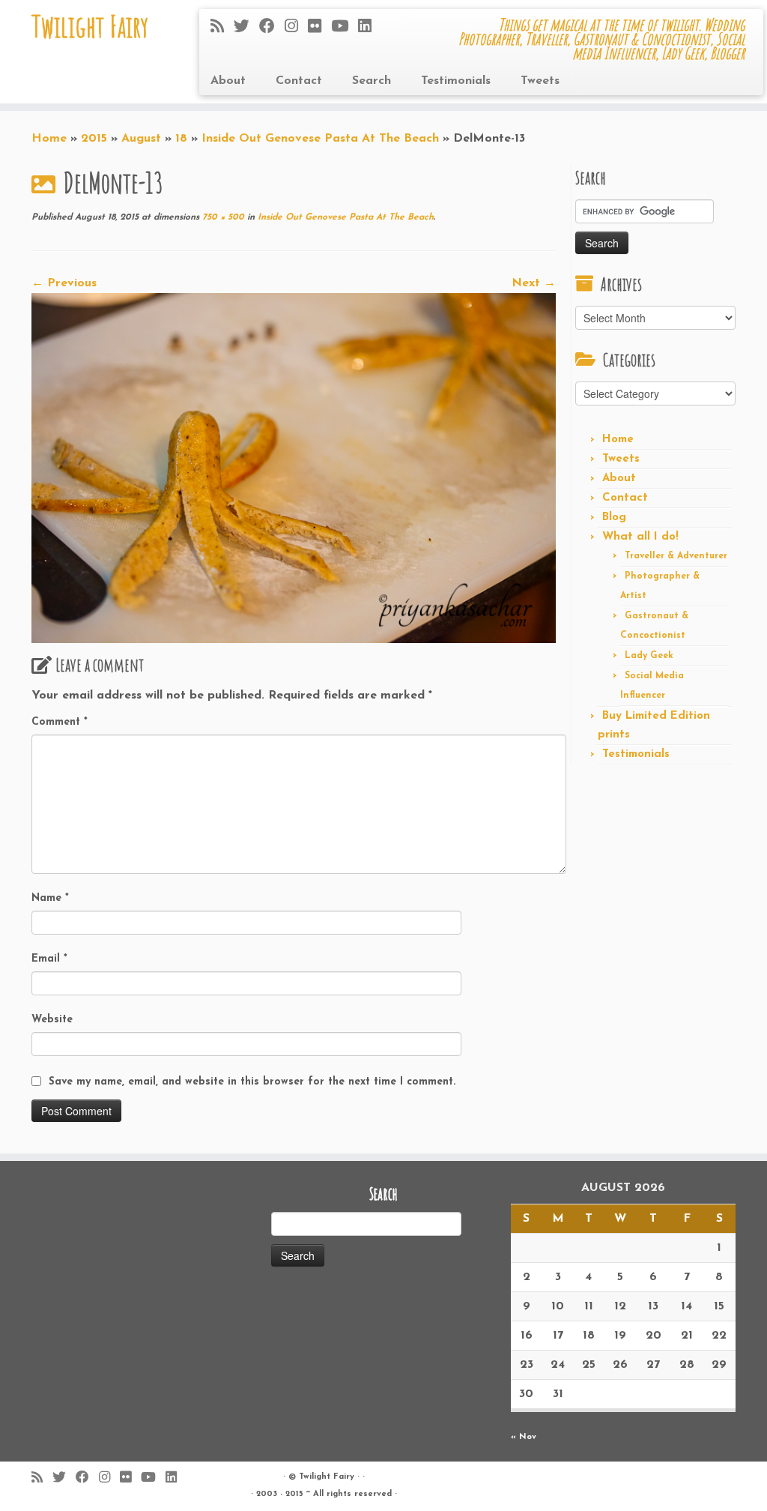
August (141, 139)
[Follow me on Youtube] (344, 27)
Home (49, 139)
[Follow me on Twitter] (246, 27)
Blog (614, 517)
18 (181, 139)
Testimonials (456, 81)
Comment (59, 722)
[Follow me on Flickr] (319, 27)
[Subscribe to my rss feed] (222, 27)
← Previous (64, 283)
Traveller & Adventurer (676, 556)
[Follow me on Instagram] (296, 27)
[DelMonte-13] (293, 468)
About (228, 81)
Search (371, 81)
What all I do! (640, 537)
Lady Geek (649, 655)
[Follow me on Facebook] (272, 27)
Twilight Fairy (89, 26)
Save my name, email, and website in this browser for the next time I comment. (252, 1082)
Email (49, 959)
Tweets (540, 81)
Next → (534, 283)
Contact (299, 81)
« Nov (523, 1437)
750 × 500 (221, 217)
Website (52, 1019)
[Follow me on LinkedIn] (369, 27)
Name (50, 898)
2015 (94, 139)
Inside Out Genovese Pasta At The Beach (320, 139)
